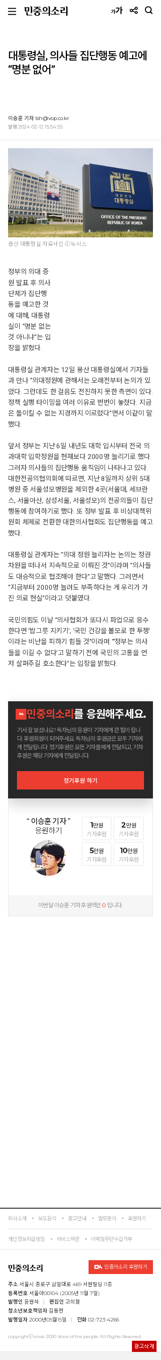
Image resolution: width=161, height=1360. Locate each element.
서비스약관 (67, 1239)
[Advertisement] (80, 978)
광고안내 (77, 1218)
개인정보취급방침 (26, 1239)
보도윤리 (47, 1218)
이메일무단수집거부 (111, 1239)
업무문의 (107, 1218)
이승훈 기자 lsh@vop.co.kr (38, 118)
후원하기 (137, 1218)
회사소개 (17, 1218)
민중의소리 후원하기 (125, 1267)
